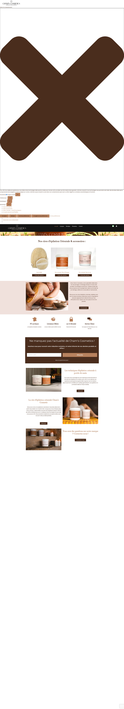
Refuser (13, 216)
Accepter (4, 216)
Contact (81, 226)
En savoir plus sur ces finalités (10, 212)
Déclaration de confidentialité (10, 220)
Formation (74, 226)
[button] (62, 98)
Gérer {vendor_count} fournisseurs (12, 210)
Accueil (56, 226)
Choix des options (39, 275)
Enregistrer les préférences (40, 216)
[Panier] (113, 226)
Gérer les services (7, 208)
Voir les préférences (24, 216)
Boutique (68, 226)
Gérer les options (7, 207)
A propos (62, 226)
